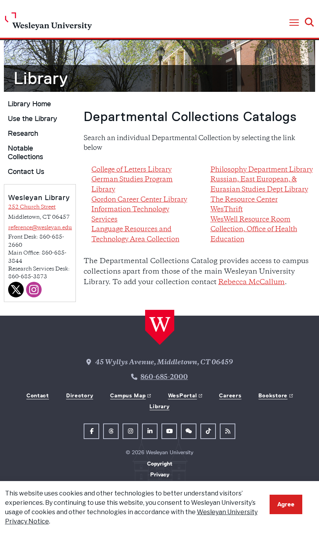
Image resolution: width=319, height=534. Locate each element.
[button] (294, 23)
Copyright (159, 463)
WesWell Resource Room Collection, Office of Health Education (253, 230)
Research (23, 133)
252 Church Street (32, 207)
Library (159, 406)
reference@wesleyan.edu (40, 227)
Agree (285, 504)
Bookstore (272, 395)
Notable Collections (25, 153)
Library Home (29, 104)
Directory (79, 395)
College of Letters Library (131, 170)
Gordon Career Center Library (139, 200)
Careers (230, 395)
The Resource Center (244, 200)
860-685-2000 (164, 377)
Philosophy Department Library (261, 170)
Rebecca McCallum (251, 282)
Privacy (159, 474)
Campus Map (127, 395)
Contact (37, 395)
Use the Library (32, 118)
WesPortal (182, 395)
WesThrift (226, 210)
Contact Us (26, 171)
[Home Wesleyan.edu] (48, 23)
